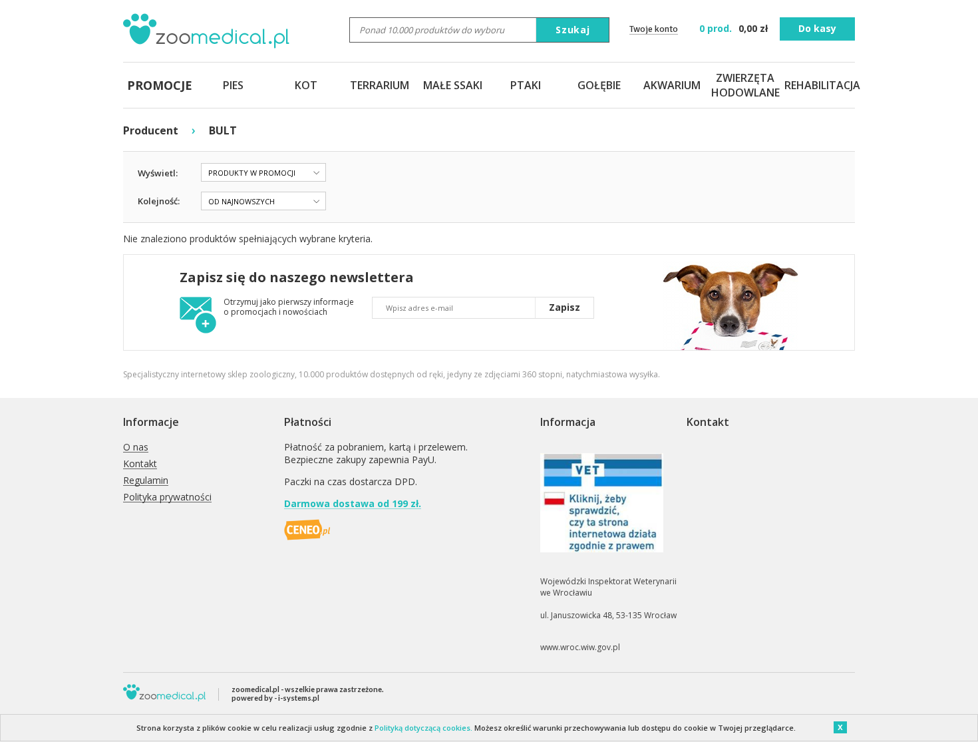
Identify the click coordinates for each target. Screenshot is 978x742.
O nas (135, 448)
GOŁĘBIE (599, 85)
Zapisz (564, 307)
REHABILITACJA (818, 85)
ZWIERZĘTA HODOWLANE (745, 85)
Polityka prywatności (167, 497)
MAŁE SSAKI (452, 85)
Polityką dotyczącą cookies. (423, 728)
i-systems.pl (298, 697)
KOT (306, 85)
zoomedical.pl (255, 689)
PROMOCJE (159, 85)
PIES (233, 85)
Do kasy (817, 28)
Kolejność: (159, 201)
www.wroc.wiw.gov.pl (580, 647)
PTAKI (525, 85)
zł (734, 28)
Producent (150, 130)
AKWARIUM (672, 85)
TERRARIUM (379, 85)
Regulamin (145, 481)
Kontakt (140, 464)
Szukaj (573, 29)
